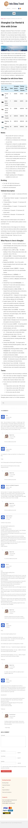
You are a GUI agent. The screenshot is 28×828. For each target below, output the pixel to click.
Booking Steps (5, 782)
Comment (3, 735)
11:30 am (12, 438)
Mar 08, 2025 (9, 449)
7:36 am (8, 627)
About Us (8, 8)
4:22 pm (8, 488)
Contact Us (14, 8)
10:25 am (12, 555)
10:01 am (12, 506)
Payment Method (5, 789)
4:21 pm (8, 418)
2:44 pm (11, 717)
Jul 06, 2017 (9, 625)
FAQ (3, 787)
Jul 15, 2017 (12, 667)
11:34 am (8, 519)
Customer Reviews (6, 785)
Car (5, 18)
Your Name (3, 750)
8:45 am (8, 450)
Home (2, 18)
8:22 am (8, 567)
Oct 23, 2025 (9, 417)
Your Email (3, 756)
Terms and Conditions (6, 792)
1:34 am (8, 682)
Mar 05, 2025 (12, 505)
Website (2, 761)
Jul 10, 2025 (12, 474)
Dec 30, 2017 (12, 611)
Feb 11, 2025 (9, 487)
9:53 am (11, 668)
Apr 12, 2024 (9, 517)
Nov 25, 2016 (12, 716)
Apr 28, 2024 (12, 553)
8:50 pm (11, 613)
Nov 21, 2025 (12, 436)
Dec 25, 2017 (9, 566)
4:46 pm (11, 476)
